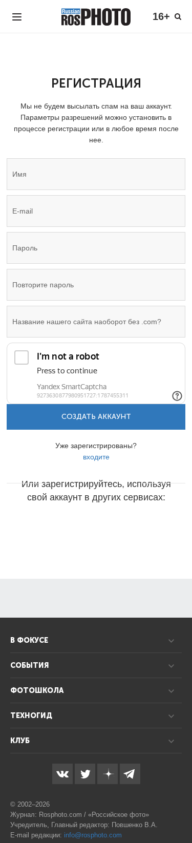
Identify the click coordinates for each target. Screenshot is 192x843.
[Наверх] (178, 809)
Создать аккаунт (96, 416)
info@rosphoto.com (93, 835)
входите (96, 457)
